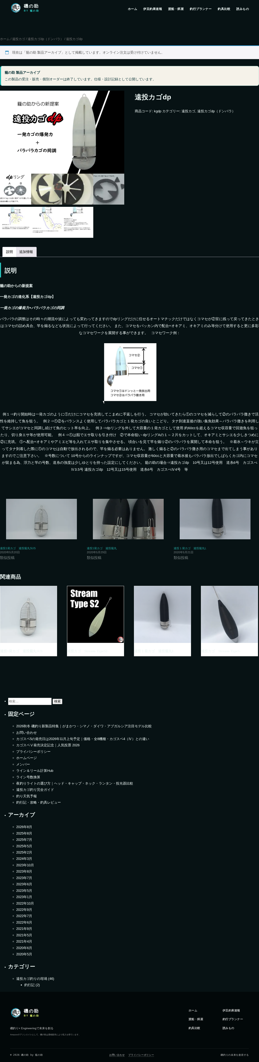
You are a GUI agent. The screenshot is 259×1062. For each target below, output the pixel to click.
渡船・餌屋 (176, 9)
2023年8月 (24, 871)
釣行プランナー (201, 9)
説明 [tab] (9, 252)
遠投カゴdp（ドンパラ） (46, 39)
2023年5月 (24, 891)
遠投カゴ (18, 39)
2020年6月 (24, 948)
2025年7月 (24, 840)
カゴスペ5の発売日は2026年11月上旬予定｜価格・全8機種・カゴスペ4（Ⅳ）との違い (82, 739)
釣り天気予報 (26, 796)
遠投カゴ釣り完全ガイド (35, 790)
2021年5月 (24, 935)
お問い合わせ (26, 733)
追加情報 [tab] (26, 252)
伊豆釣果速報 (152, 9)
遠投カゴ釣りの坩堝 (31, 979)
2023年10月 (25, 865)
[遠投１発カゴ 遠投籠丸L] (215, 519)
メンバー (23, 764)
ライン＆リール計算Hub (34, 771)
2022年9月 (24, 910)
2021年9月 (24, 929)
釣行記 (29, 985)
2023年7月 (24, 878)
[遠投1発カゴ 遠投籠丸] (128, 519)
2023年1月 (24, 897)
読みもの (242, 9)
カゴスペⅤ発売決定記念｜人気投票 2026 (48, 745)
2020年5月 (24, 954)
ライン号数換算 (28, 777)
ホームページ (26, 758)
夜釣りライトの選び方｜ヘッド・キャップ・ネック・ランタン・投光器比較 (74, 783)
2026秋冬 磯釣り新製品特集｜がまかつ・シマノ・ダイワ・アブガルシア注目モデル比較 (84, 726)
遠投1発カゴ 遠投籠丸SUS (18, 548)
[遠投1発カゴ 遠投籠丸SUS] (41, 519)
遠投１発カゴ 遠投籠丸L (190, 548)
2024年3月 (24, 859)
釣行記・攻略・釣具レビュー (38, 802)
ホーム (132, 9)
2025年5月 (24, 846)
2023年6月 (24, 884)
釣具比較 (224, 9)
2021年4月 (24, 941)
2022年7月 (24, 916)
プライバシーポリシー (33, 752)
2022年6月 (24, 922)
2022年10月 (25, 903)
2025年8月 (24, 833)
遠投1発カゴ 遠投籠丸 (102, 548)
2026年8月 (24, 827)
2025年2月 (24, 852)
